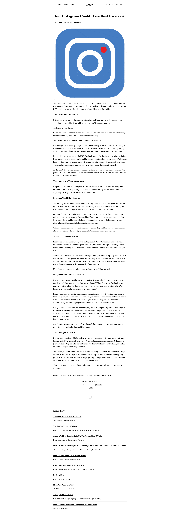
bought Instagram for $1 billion (78, 103)
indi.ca (90, 4)
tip (117, 4)
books (66, 4)
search (60, 4)
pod (121, 4)
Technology (97, 375)
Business (90, 375)
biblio (72, 4)
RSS (91, 388)
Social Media (106, 375)
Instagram (75, 375)
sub (113, 4)
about (108, 4)
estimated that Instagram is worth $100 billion (74, 106)
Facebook (82, 375)
